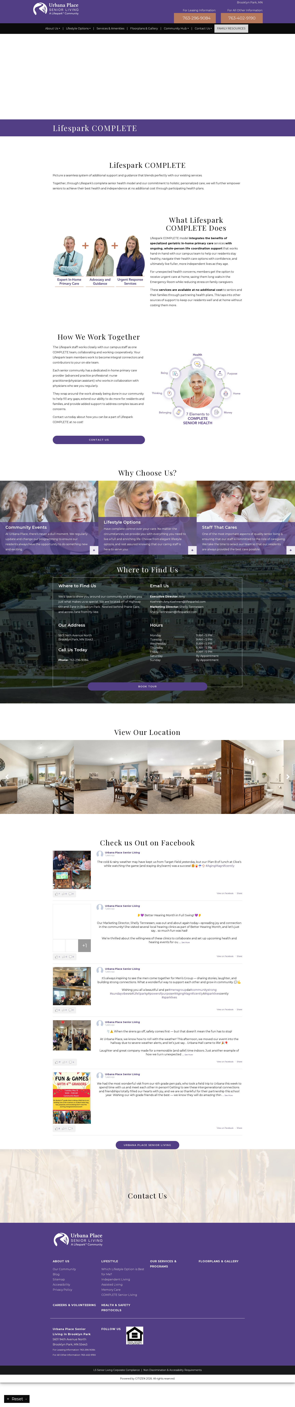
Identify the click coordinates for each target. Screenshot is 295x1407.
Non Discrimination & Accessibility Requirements (172, 1370)
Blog (56, 1274)
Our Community (64, 1269)
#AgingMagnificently (220, 865)
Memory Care (111, 1289)
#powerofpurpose (160, 993)
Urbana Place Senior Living (122, 852)
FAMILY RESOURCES (231, 28)
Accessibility (61, 1284)
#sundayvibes (119, 993)
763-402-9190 (242, 18)
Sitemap (59, 1279)
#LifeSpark (139, 993)
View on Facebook (225, 893)
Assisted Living (112, 1284)
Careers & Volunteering (74, 1305)
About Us (51, 28)
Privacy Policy (62, 1289)
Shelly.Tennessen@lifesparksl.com (173, 612)
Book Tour (147, 686)
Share (239, 893)
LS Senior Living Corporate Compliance (116, 1370)
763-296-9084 (197, 18)
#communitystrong (203, 989)
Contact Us (202, 28)
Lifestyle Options (77, 28)
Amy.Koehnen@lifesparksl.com (184, 601)
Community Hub (175, 28)
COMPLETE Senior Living (119, 1294)
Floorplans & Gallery (144, 28)
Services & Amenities (110, 28)
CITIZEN (140, 1378)
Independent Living (115, 1279)
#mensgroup (177, 989)
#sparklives (212, 993)
